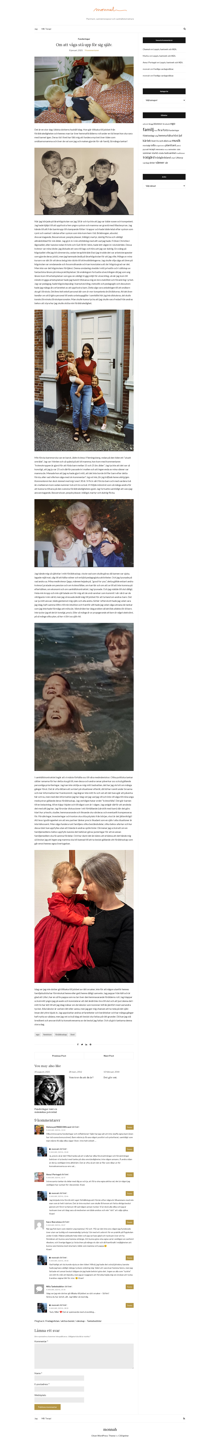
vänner (159, 162)
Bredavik (166, 124)
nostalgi (146, 145)
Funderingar (84, 39)
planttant (170, 145)
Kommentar (41, 1341)
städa (161, 153)
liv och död (162, 140)
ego (38, 1034)
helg (156, 136)
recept (152, 149)
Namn (38, 1373)
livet (73, 1034)
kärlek (147, 140)
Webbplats (40, 1395)
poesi (179, 146)
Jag (36, 29)
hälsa (170, 135)
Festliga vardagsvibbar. (164, 69)
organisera (160, 146)
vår (166, 162)
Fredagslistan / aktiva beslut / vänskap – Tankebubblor (73, 1320)
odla (153, 145)
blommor (158, 124)
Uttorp (179, 157)
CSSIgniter (123, 1435)
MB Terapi (46, 29)
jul (180, 135)
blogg (151, 124)
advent (145, 124)
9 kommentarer (92, 50)
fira (160, 130)
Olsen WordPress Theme (103, 1435)
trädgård (149, 157)
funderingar (174, 130)
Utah (173, 158)
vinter (152, 162)
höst (176, 135)
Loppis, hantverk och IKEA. (165, 49)
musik (176, 140)
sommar (147, 152)
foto (166, 130)
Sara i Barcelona (54, 1222)
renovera (160, 149)
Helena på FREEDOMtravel (58, 1127)
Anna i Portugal (53, 1174)
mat (169, 141)
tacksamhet (170, 153)
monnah (110, 1429)
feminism (47, 1034)
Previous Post (59, 1055)
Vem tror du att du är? (81, 1077)
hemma (162, 135)
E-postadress (42, 1384)
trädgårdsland (163, 157)
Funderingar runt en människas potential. (45, 1110)
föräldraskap (61, 1034)
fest (155, 130)
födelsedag (148, 135)
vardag (146, 163)
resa (166, 149)
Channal (146, 49)
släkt (178, 149)
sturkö (155, 153)
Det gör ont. (110, 1077)
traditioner (180, 153)
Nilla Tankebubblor (55, 1286)
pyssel (145, 149)
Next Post (109, 1055)
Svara (129, 1127)
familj (148, 129)
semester (172, 149)
